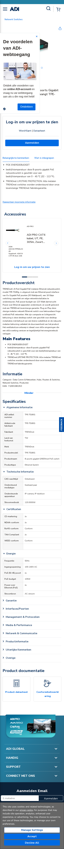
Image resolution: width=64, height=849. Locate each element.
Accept (32, 836)
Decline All (32, 843)
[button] (61, 424)
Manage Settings (32, 830)
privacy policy (26, 810)
